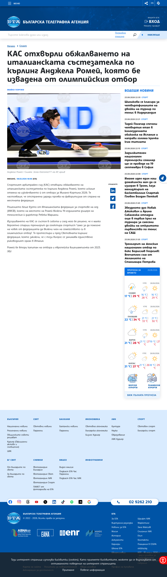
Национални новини (17, 426)
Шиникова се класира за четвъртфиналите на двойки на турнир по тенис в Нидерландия (142, 107)
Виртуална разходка (122, 523)
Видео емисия (66, 467)
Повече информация (92, 569)
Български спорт (146, 430)
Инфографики (94, 460)
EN (152, 3)
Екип (140, 535)
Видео (63, 460)
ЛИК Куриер (117, 439)
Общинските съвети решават (18, 436)
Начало (11, 46)
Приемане (68, 569)
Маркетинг (143, 523)
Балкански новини (68, 426)
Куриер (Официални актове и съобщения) (17, 444)
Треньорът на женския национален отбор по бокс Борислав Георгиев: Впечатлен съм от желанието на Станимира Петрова (142, 253)
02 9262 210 (140, 501)
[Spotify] (73, 502)
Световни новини (42, 426)
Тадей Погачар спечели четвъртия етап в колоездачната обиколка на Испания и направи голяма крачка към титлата (142, 133)
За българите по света (15, 475)
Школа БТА (117, 548)
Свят (36, 419)
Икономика (92, 419)
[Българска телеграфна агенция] (13, 518)
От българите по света (16, 468)
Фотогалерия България (40, 468)
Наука (114, 430)
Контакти (143, 540)
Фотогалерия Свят (43, 474)
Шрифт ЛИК (144, 518)
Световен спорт (146, 426)
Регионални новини (17, 430)
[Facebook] (11, 502)
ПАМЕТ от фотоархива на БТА (43, 488)
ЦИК (9, 451)
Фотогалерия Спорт (44, 482)
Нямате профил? (152, 25)
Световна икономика (96, 426)
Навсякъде (154, 35)
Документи (117, 540)
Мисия (115, 531)
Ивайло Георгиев (15, 90)
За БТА (115, 518)
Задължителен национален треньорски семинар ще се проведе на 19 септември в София (140, 160)
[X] (46, 502)
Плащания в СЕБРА (147, 544)
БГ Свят (11, 460)
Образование (118, 435)
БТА (113, 514)
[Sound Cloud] (81, 502)
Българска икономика (96, 430)
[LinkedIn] (55, 502)
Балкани (64, 419)
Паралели (38, 430)
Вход (154, 21)
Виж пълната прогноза (141, 395)
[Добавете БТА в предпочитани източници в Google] (90, 502)
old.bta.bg (142, 548)
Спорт (23, 46)
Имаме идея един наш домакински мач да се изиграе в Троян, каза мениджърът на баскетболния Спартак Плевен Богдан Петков (142, 187)
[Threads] (29, 502)
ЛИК (114, 419)
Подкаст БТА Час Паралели (68, 472)
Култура (116, 426)
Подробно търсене (120, 34)
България (12, 419)
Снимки (38, 460)
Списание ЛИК (145, 531)
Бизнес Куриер (92, 435)
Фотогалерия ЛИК (42, 478)
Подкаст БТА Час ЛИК (70, 478)
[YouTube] (37, 502)
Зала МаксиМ (144, 527)
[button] (146, 3)
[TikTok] (64, 502)
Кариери (116, 544)
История (116, 535)
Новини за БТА (119, 527)
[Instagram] (20, 502)
